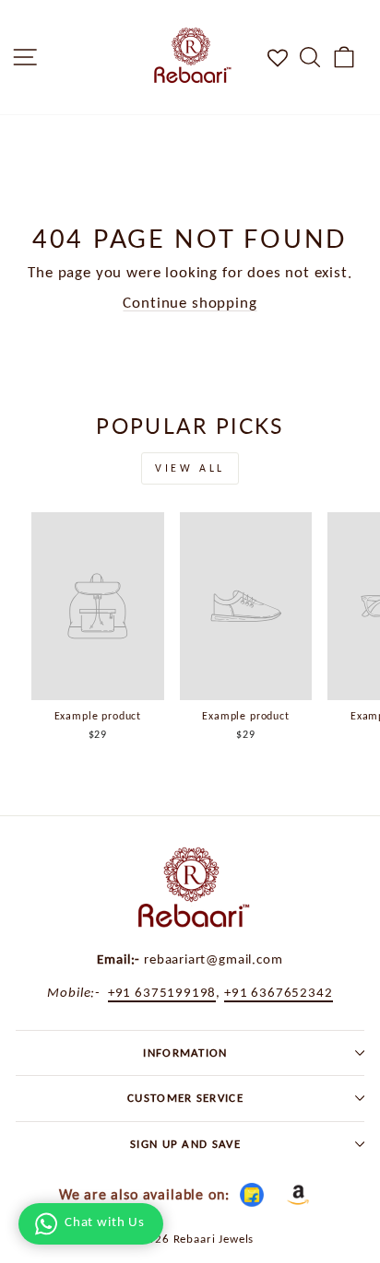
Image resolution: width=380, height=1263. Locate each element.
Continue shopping (189, 302)
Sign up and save (185, 1144)
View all (190, 468)
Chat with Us (105, 1221)
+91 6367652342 (278, 991)
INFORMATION (185, 1052)
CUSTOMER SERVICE (185, 1097)
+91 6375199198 (162, 991)
